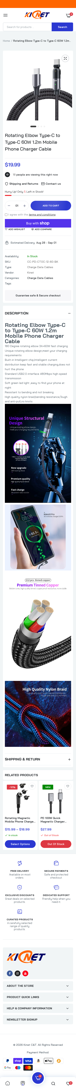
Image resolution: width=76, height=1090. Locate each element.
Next (68, 816)
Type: (8, 267)
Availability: (12, 256)
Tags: (8, 283)
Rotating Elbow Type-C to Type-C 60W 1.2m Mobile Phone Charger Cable (32, 142)
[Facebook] (10, 973)
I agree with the (32, 214)
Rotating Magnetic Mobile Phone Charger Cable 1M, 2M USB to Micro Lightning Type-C (20, 819)
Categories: (12, 278)
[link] (32, 786)
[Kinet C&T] (37, 15)
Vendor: (9, 272)
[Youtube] (25, 973)
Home (6, 40)
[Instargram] (17, 973)
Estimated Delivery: (23, 242)
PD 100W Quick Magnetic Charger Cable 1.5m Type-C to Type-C (55, 819)
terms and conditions (42, 214)
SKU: (8, 261)
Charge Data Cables (40, 278)
